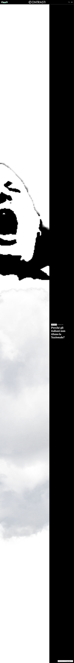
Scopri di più (68, 661)
